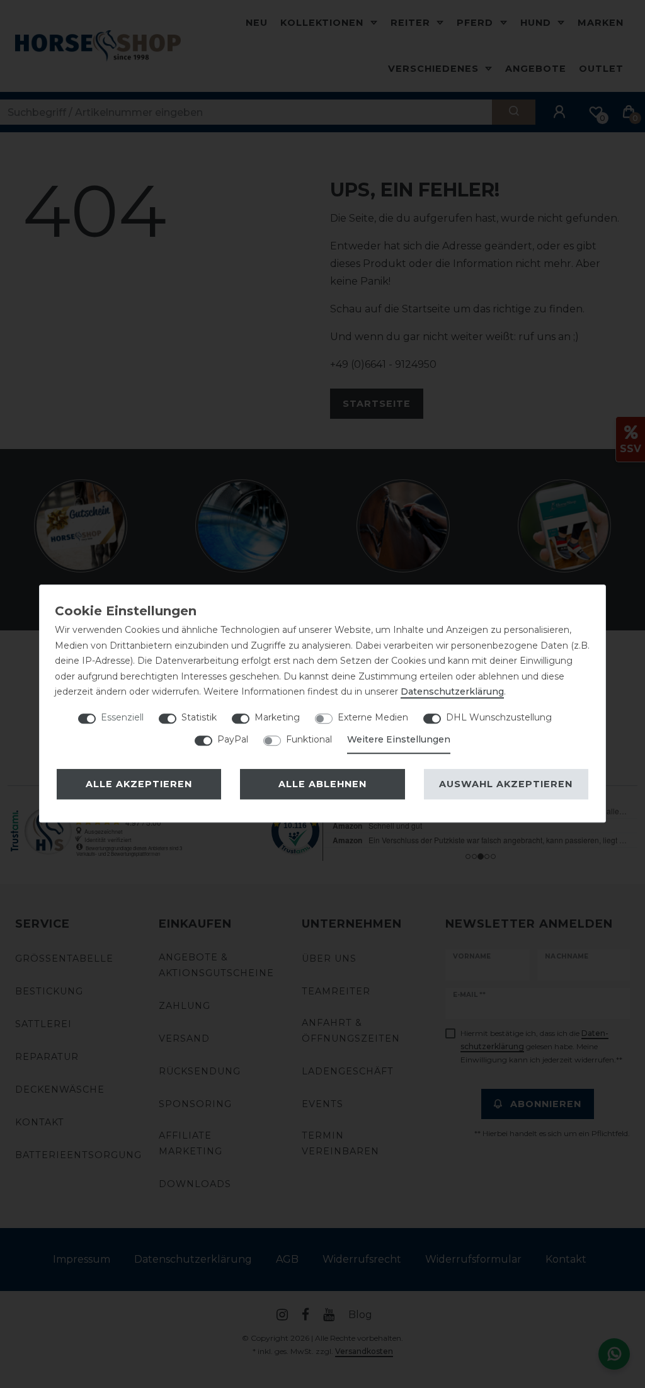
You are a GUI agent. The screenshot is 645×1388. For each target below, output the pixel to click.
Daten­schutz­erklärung (452, 691)
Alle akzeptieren (139, 784)
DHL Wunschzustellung (499, 717)
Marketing (277, 717)
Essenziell (122, 717)
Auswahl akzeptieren (506, 784)
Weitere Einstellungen (398, 739)
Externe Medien (373, 717)
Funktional (309, 739)
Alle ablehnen (322, 784)
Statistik (199, 717)
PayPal (232, 739)
